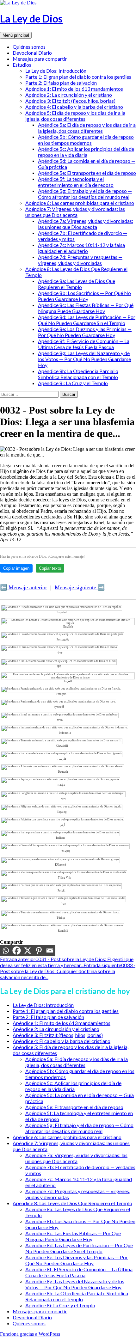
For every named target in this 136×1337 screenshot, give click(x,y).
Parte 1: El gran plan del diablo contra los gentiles (78, 77)
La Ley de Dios (31, 18)
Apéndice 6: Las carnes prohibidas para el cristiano (79, 203)
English (68, 626)
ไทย (63, 904)
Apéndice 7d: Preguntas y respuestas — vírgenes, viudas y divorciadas (80, 260)
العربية (68, 681)
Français (61, 694)
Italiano (60, 837)
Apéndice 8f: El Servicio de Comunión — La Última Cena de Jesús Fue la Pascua (83, 344)
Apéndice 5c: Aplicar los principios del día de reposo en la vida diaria (86, 152)
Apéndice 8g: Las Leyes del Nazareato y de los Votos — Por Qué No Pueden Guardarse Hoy (84, 359)
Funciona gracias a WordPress (30, 1334)
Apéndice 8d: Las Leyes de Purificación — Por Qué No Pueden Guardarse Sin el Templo (86, 320)
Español (62, 612)
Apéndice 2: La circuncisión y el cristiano (68, 95)
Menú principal (16, 35)
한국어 (65, 851)
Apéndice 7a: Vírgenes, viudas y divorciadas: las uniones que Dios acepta (85, 224)
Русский (59, 706)
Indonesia (65, 732)
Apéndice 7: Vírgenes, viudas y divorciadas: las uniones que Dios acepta (75, 212)
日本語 (61, 785)
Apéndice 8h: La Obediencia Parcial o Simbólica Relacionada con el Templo (78, 374)
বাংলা (63, 798)
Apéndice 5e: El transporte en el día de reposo (87, 173)
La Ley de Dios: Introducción (55, 71)
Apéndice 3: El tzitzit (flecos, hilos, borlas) (70, 101)
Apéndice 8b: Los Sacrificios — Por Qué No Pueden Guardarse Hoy (84, 296)
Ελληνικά (60, 864)
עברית (60, 719)
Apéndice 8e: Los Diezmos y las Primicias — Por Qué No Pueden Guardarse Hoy (85, 332)
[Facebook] (16, 950)
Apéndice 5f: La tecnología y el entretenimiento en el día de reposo (76, 182)
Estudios (22, 65)
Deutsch (63, 771)
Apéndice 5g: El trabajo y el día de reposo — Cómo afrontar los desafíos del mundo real (85, 194)
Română (63, 930)
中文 (60, 652)
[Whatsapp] (5, 950)
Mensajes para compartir (40, 59)
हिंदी (59, 666)
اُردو (62, 824)
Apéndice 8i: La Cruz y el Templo (73, 383)
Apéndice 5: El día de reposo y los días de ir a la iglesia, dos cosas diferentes (75, 116)
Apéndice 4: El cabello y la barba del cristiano (74, 107)
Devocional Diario (32, 53)
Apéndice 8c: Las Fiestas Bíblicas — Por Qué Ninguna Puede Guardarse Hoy (85, 308)
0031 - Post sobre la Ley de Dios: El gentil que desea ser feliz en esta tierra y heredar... (66, 962)
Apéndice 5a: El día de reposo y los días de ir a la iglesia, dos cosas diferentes (87, 128)
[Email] (49, 950)
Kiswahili (62, 745)
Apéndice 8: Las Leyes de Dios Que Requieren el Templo (72, 1203)
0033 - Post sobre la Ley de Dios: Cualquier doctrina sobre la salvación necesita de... (67, 971)
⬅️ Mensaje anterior (23, 587)
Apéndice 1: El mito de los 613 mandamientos (74, 89)
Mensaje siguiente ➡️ (80, 587)
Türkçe (61, 917)
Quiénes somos (29, 47)
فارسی (62, 758)
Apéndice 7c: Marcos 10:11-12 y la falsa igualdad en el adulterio (81, 248)
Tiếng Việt (64, 877)
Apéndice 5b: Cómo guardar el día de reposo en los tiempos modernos (86, 140)
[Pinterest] (38, 950)
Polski (61, 890)
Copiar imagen (16, 568)
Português (63, 639)
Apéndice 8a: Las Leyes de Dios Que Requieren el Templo (76, 284)
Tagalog (62, 811)
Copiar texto (50, 568)
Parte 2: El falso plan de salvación (61, 83)
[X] (27, 950)
